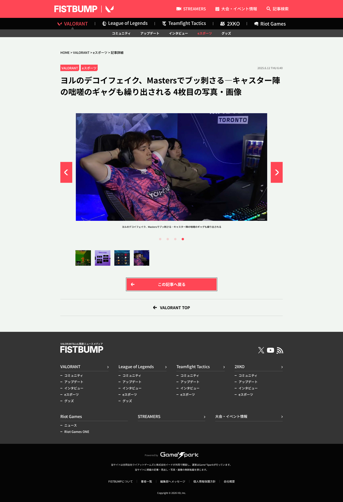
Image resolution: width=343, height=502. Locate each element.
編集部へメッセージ (172, 481)
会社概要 (229, 481)
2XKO (240, 366)
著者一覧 (146, 481)
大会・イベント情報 (239, 9)
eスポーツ (205, 33)
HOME (65, 52)
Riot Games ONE (76, 431)
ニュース (70, 425)
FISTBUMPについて (120, 481)
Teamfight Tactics (193, 366)
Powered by (151, 455)
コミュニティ (121, 33)
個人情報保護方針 (204, 481)
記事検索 (281, 9)
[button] (66, 172)
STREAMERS (194, 9)
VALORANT (81, 52)
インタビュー (178, 33)
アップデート (149, 33)
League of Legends (136, 366)
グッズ (226, 33)
